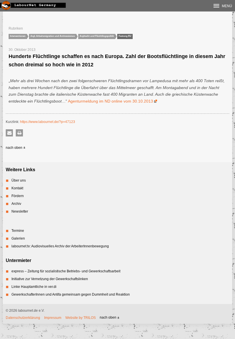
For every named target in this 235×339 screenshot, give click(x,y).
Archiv (16, 204)
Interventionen (18, 36)
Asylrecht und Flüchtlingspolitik (97, 36)
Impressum (52, 318)
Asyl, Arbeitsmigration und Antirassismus (52, 36)
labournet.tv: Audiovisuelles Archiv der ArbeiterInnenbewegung (60, 246)
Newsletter (19, 211)
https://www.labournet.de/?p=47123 (47, 122)
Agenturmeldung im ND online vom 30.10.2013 (110, 101)
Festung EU (125, 36)
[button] (9, 132)
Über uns (18, 180)
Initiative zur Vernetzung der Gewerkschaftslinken (49, 279)
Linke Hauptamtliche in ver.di (33, 287)
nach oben (14, 148)
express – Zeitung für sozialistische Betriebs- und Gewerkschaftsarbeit (65, 271)
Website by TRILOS (80, 318)
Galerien (18, 238)
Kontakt (17, 188)
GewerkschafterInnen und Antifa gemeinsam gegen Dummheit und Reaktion (70, 294)
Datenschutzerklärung (23, 318)
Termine (17, 231)
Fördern (17, 196)
